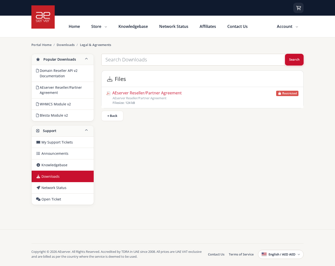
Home (74, 26)
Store (96, 26)
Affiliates (208, 26)
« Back (112, 115)
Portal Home (41, 45)
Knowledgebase (133, 26)
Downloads (66, 45)
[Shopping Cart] (298, 8)
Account (285, 26)
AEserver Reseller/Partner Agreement (204, 97)
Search (294, 59)
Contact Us (237, 26)
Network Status (173, 26)
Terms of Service (241, 254)
